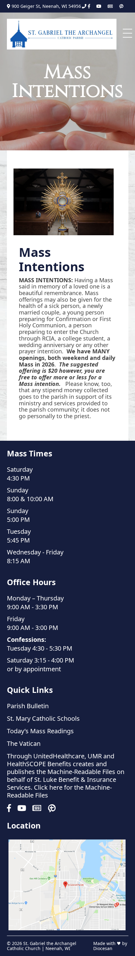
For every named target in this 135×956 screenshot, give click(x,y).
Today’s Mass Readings (40, 731)
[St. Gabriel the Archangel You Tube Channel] (98, 6)
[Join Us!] (67, 885)
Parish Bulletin (28, 706)
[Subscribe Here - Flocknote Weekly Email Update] (110, 6)
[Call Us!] (84, 6)
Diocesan (102, 948)
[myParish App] (121, 6)
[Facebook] (89, 6)
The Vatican (23, 743)
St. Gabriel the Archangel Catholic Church (41, 945)
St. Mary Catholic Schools (43, 718)
